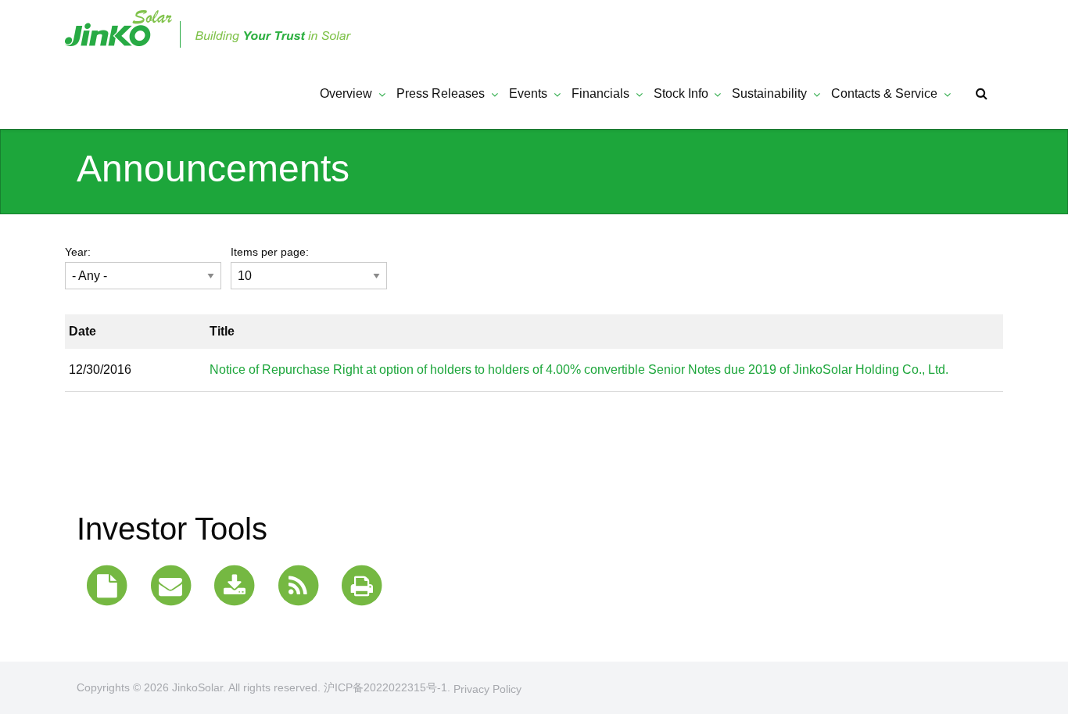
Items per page (268, 252)
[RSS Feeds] (297, 586)
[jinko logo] (209, 27)
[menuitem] (344, 93)
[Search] (983, 93)
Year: (78, 252)
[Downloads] (234, 586)
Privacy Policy (487, 689)
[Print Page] (362, 586)
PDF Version (968, 370)
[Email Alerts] (170, 586)
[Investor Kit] (107, 586)
